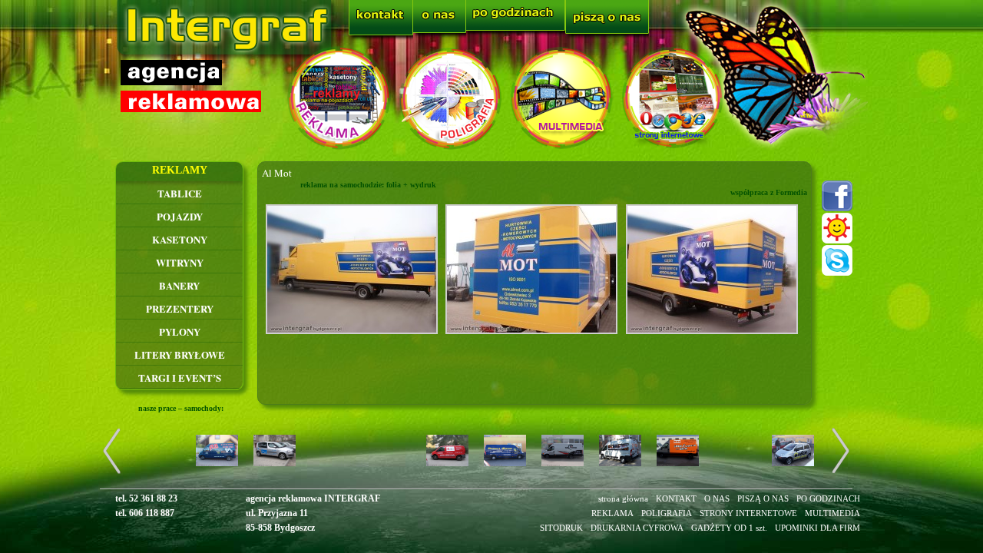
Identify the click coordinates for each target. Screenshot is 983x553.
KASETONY (179, 239)
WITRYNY (180, 262)
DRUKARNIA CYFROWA (637, 527)
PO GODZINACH (828, 498)
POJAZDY (180, 216)
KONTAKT (676, 498)
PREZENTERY (179, 308)
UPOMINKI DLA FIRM (817, 527)
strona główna (623, 498)
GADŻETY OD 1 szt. (729, 527)
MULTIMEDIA (832, 513)
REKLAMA (612, 513)
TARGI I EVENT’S (179, 377)
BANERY (179, 285)
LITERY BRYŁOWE (179, 354)
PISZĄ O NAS (763, 498)
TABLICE (179, 193)
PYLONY (179, 331)
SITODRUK (561, 527)
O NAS (717, 498)
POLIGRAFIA (666, 513)
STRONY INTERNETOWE (748, 513)
